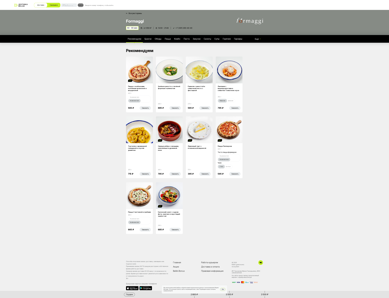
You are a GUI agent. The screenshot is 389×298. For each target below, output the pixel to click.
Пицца (168, 39)
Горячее (227, 39)
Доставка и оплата (210, 267)
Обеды (158, 39)
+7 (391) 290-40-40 (183, 28)
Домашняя (230, 100)
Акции (176, 267)
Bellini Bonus (179, 271)
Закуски (196, 39)
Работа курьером (209, 262)
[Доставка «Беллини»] (21, 5)
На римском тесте (134, 97)
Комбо (177, 39)
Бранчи (147, 39)
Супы (216, 39)
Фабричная (222, 100)
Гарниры (238, 39)
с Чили (221, 166)
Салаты (207, 39)
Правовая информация (212, 271)
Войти (81, 5)
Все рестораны (135, 13)
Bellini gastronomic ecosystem (238, 265)
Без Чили (228, 166)
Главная (177, 262)
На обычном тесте (134, 100)
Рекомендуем (134, 39)
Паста (187, 39)
